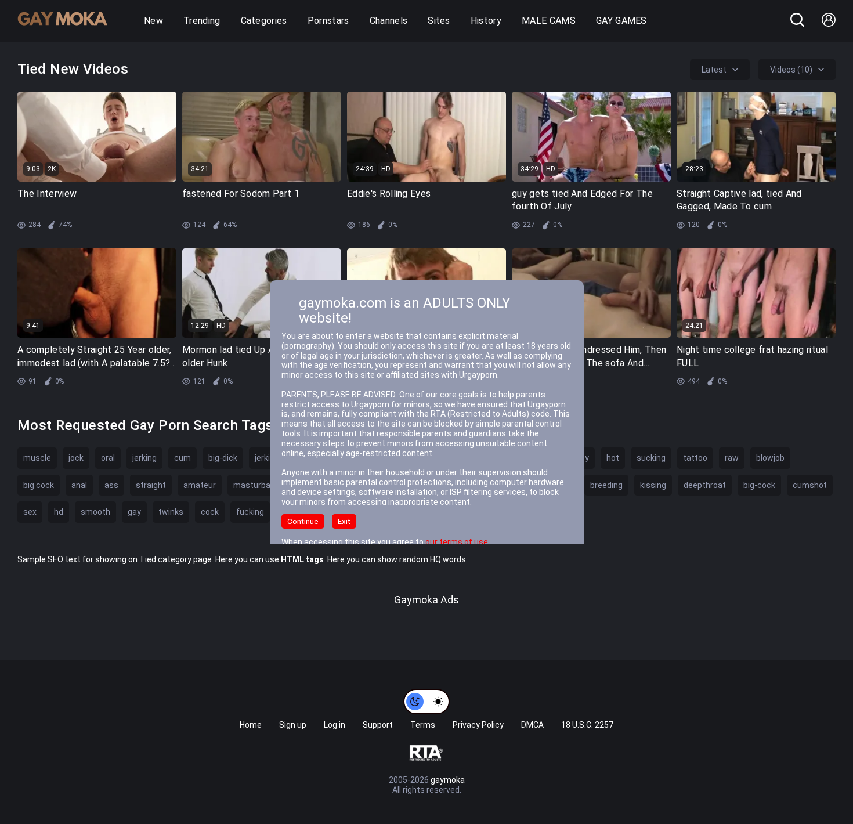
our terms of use (456, 542)
